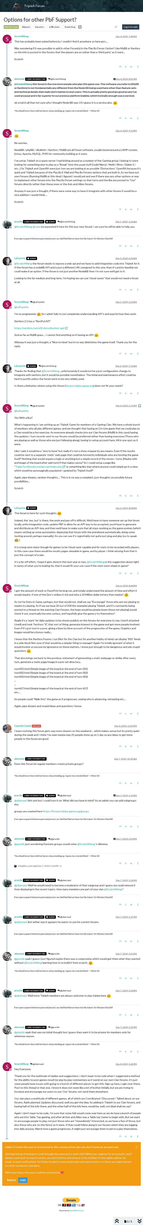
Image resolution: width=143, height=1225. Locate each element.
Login (23, 1179)
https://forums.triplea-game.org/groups (66, 811)
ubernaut (19, 79)
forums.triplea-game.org (79, 385)
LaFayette (20, 258)
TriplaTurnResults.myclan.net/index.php (38, 466)
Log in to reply (131, 26)
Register (11, 1179)
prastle (18, 221)
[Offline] (8, 81)
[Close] (136, 1147)
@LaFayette (38, 302)
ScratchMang (21, 36)
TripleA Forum (34, 6)
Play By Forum (11, 27)
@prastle (55, 839)
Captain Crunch (22, 725)
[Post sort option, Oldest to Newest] (116, 27)
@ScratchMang (58, 79)
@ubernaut (65, 795)
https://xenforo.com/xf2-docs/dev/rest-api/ (39, 328)
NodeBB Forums (77, 1210)
